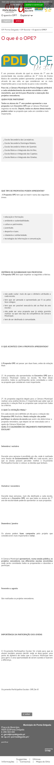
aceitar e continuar (34, 5)
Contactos (25, 762)
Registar (7, 21)
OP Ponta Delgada (10, 30)
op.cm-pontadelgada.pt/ (16, 737)
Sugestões (21, 759)
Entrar (18, 21)
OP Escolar (25, 30)
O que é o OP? (9, 16)
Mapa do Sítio (43, 762)
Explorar (25, 16)
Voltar (27, 714)
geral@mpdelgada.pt (14, 735)
